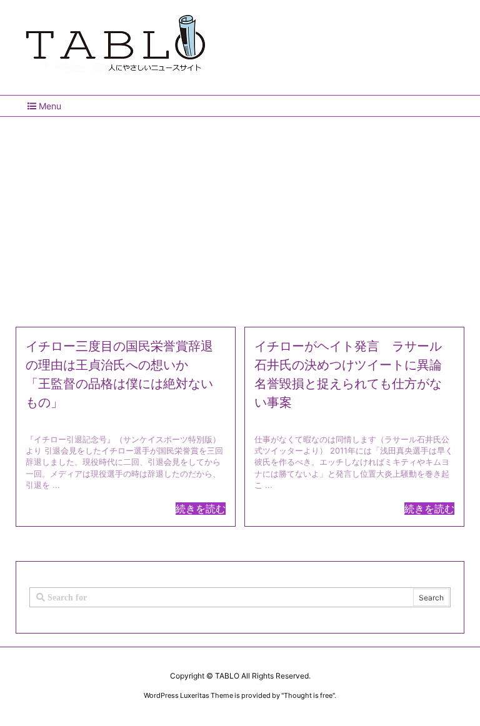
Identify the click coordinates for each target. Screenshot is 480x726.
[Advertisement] (240, 216)
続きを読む (201, 508)
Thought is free (308, 695)
